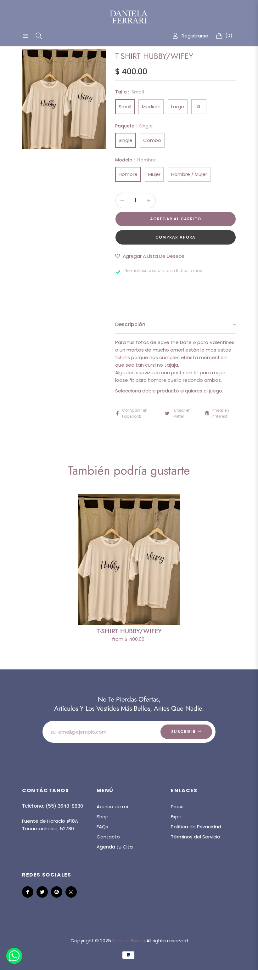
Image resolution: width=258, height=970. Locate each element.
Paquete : (134, 126)
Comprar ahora (175, 237)
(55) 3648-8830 (64, 806)
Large (177, 106)
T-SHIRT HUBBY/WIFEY (129, 631)
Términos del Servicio (195, 836)
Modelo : (135, 160)
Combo (152, 140)
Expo (176, 816)
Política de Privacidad (196, 826)
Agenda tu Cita (115, 846)
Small (125, 106)
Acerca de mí (112, 806)
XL (198, 106)
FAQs (102, 826)
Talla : (129, 92)
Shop (103, 816)
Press (177, 806)
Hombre (128, 174)
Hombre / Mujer (189, 174)
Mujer (154, 174)
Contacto (108, 836)
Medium (151, 106)
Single (125, 140)
